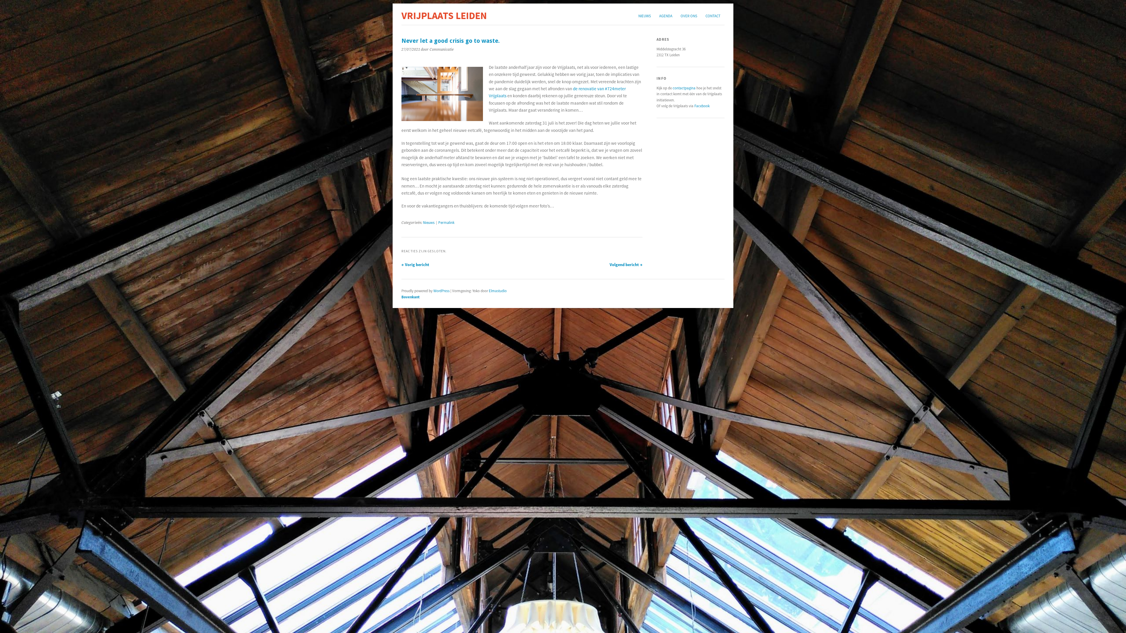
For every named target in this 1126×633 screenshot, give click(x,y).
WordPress (441, 290)
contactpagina (684, 88)
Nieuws (644, 15)
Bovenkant (410, 297)
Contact (713, 15)
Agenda (665, 15)
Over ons (689, 15)
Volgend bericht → (626, 264)
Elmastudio (498, 290)
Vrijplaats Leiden (444, 15)
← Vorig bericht (415, 264)
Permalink (446, 223)
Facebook (702, 105)
